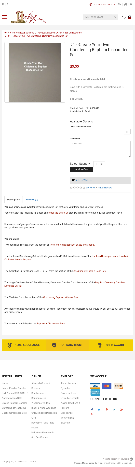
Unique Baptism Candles (14, 403)
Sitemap (65, 422)
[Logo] (28, 16)
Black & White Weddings (43, 408)
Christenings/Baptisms (22, 32)
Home (5, 383)
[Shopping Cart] (129, 16)
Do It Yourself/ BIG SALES (15, 393)
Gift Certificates (39, 437)
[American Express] (95, 392)
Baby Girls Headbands (42, 432)
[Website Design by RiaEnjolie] (131, 459)
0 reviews (90, 187)
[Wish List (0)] (124, 17)
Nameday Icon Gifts (12, 398)
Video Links (67, 413)
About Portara (68, 383)
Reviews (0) (32, 199)
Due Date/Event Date (81, 126)
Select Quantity (80, 163)
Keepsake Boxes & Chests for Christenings (60, 32)
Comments (75, 138)
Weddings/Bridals (40, 403)
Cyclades (65, 388)
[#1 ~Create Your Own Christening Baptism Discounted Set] (34, 72)
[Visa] (95, 385)
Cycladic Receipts (70, 398)
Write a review (104, 187)
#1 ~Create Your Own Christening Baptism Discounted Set (38, 36)
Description (13, 199)
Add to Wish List (84, 180)
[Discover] (118, 385)
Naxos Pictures (68, 393)
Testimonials (67, 417)
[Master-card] (106, 385)
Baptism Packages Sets (14, 413)
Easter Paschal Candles (14, 388)
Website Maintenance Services (89, 463)
